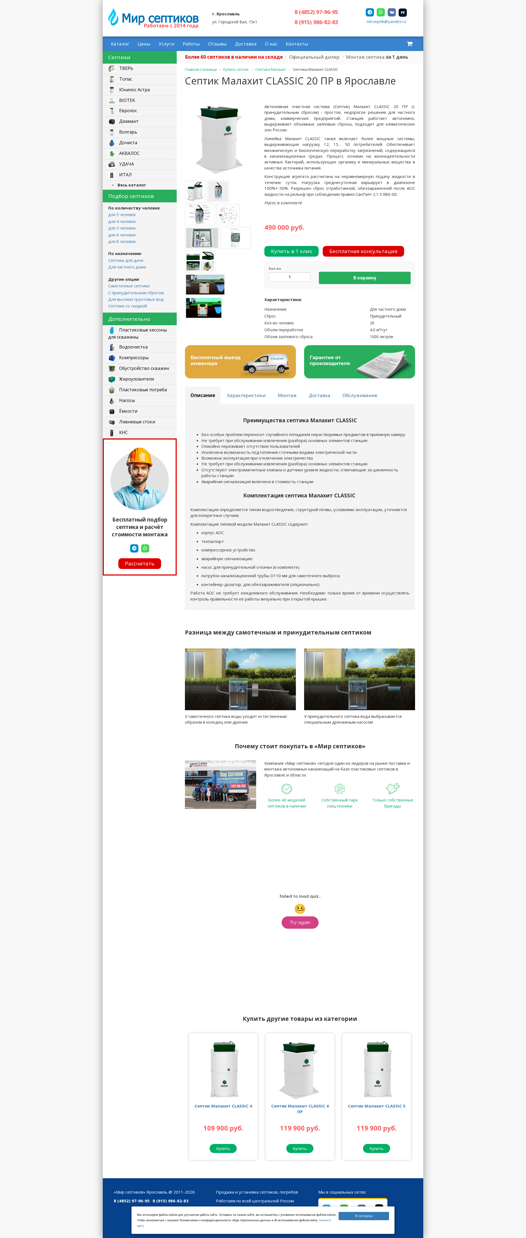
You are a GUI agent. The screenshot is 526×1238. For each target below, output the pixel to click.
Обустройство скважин (143, 368)
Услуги (167, 44)
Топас (125, 79)
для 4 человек (122, 221)
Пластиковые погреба (142, 390)
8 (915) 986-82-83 (316, 22)
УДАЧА (126, 164)
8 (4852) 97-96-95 (316, 12)
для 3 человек (122, 214)
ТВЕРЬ (125, 69)
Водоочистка (133, 347)
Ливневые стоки (136, 422)
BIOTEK (126, 100)
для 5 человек (122, 228)
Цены (144, 44)
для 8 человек (122, 241)
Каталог (120, 44)
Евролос (127, 111)
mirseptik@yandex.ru (386, 21)
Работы (191, 44)
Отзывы (217, 44)
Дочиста (127, 143)
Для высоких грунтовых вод (136, 299)
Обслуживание (359, 395)
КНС (123, 432)
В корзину (364, 278)
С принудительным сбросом (136, 292)
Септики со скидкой (127, 305)
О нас (271, 44)
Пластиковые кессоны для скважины (137, 333)
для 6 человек (122, 234)
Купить (223, 1148)
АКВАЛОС (129, 154)
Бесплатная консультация (363, 251)
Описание (202, 395)
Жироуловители (136, 379)
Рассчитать (140, 563)
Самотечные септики (129, 285)
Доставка (246, 44)
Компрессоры (133, 358)
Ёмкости (127, 411)
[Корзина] (409, 43)
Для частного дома (127, 267)
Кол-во (275, 268)
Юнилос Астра (134, 90)
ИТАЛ (125, 175)
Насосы (126, 400)
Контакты (297, 44)
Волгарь (127, 132)
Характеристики (246, 395)
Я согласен (364, 1216)
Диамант (128, 121)
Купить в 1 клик (291, 251)
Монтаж (287, 395)
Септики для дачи (125, 260)
